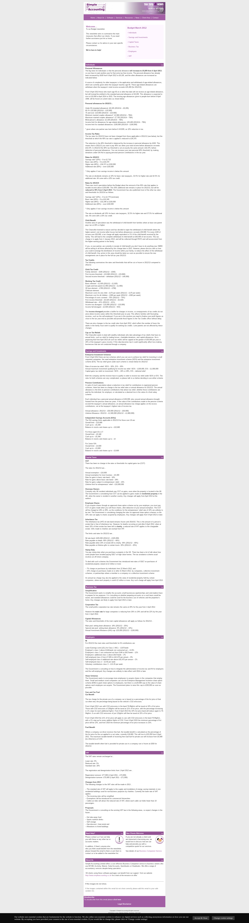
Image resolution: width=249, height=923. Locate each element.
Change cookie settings (223, 918)
